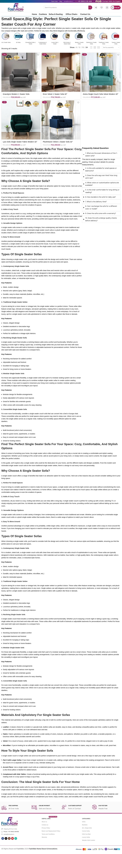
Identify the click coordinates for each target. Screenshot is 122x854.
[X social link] (6, 838)
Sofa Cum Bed (86, 834)
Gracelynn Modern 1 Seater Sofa (16, 94)
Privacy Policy (46, 828)
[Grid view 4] (98, 47)
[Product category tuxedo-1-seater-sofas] (116, 39)
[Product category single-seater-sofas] (6, 38)
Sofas (83, 821)
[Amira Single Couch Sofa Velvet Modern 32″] (101, 72)
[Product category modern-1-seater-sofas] (79, 39)
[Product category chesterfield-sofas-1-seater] (30, 39)
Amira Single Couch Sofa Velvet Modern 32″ (100, 94)
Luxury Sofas (86, 837)
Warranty (44, 837)
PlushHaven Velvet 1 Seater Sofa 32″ (58, 142)
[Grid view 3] (95, 47)
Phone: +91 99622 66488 (11, 831)
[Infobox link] (83, 1)
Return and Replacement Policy (51, 831)
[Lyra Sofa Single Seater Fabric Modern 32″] (20, 119)
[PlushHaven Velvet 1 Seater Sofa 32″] (61, 119)
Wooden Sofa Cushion (88, 840)
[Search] (90, 7)
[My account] (107, 7)
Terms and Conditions (48, 834)
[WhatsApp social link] (15, 838)
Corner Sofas (86, 831)
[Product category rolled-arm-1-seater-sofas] (91, 39)
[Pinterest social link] (12, 838)
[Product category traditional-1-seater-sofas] (104, 39)
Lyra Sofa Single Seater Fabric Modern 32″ (20, 142)
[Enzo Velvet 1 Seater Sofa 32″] (61, 72)
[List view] (91, 47)
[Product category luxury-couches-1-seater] (55, 39)
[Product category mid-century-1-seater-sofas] (67, 39)
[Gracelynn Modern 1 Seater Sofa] (20, 72)
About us (44, 821)
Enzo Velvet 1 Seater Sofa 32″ (55, 94)
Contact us (45, 825)
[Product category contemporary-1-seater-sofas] (43, 39)
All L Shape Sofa (87, 828)
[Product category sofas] (18, 38)
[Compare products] (96, 7)
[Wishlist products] (101, 7)
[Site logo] (15, 7)
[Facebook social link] (2, 838)
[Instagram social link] (9, 838)
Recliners (84, 825)
